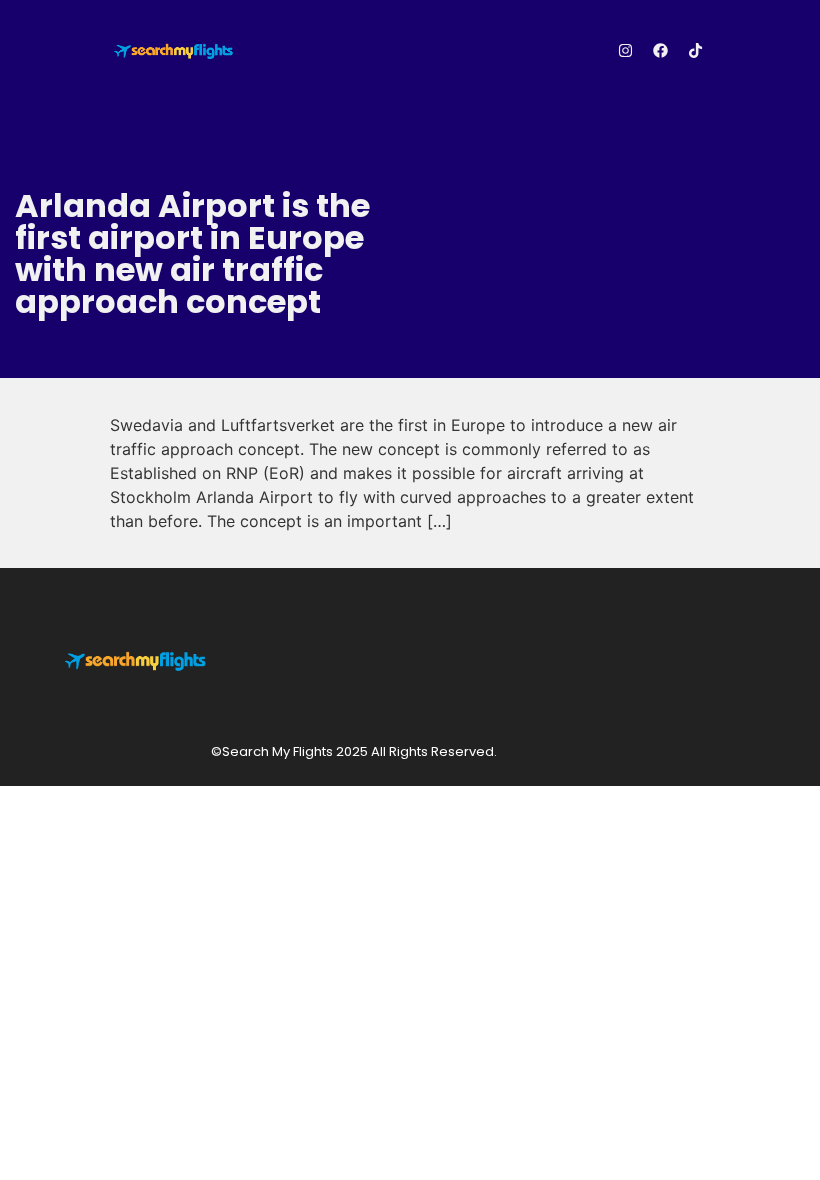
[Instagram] (625, 50)
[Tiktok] (695, 50)
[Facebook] (660, 50)
